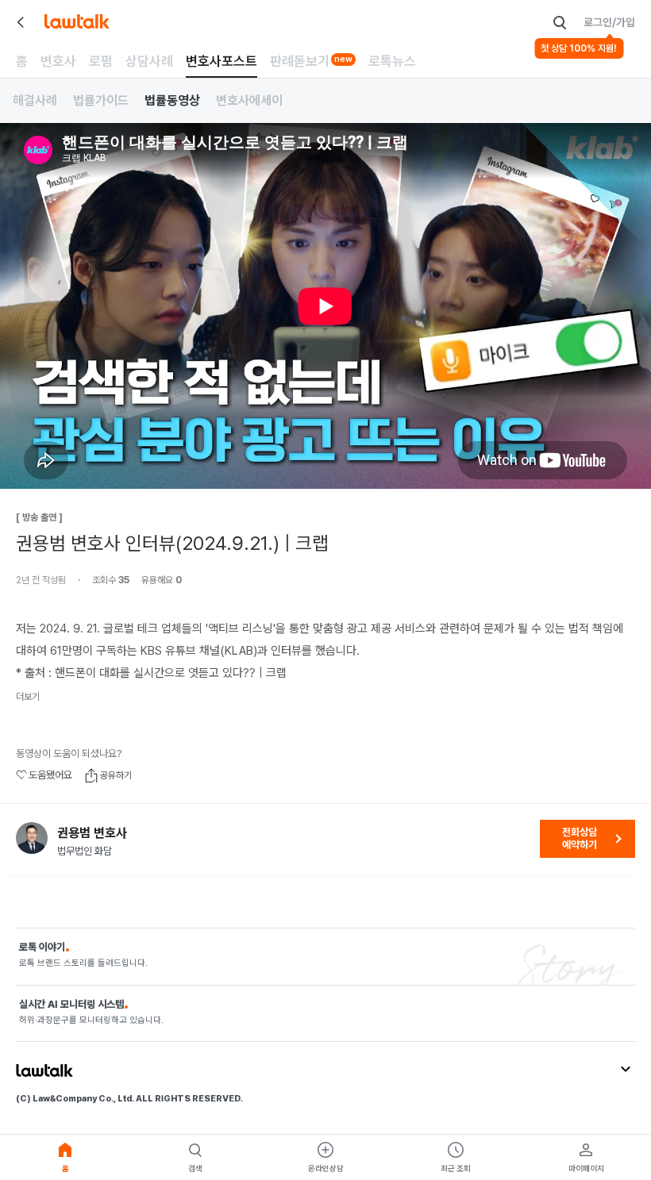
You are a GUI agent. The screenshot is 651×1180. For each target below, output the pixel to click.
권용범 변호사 (92, 833)
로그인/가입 (609, 22)
